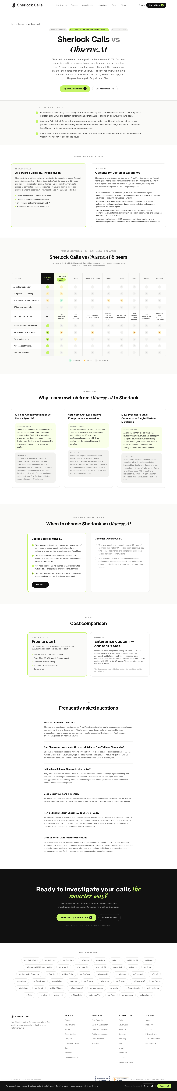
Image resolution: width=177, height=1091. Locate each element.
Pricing (123, 5)
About (148, 1020)
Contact (149, 1029)
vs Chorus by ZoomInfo (29, 974)
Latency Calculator (100, 1025)
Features (74, 5)
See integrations (109, 917)
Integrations (103, 5)
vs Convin (50, 974)
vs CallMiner (57, 981)
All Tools (95, 1043)
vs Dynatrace (39, 981)
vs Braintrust (50, 960)
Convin (108, 278)
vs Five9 (154, 974)
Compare (22, 24)
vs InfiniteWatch (31, 960)
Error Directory (98, 1039)
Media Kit (149, 1025)
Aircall (121, 1048)
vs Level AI (104, 981)
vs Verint (39, 988)
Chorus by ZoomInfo (92, 278)
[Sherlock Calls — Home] (27, 5)
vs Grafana (85, 974)
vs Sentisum (127, 995)
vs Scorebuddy (96, 988)
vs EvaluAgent (153, 988)
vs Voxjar (114, 988)
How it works (61, 5)
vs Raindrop (68, 960)
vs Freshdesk (146, 995)
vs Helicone (120, 974)
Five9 (122, 278)
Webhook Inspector (100, 1034)
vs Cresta (88, 981)
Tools (114, 5)
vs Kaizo (43, 995)
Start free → (40, 585)
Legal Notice (151, 1043)
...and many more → (127, 1062)
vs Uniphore (23, 988)
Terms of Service (153, 1039)
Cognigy (122, 1057)
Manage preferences (132, 1086)
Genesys (122, 1034)
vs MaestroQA (139, 981)
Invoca (146, 278)
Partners (68, 1053)
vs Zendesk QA (76, 988)
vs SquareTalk (95, 995)
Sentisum (159, 278)
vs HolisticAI (100, 967)
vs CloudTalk (76, 995)
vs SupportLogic (132, 988)
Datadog (122, 1039)
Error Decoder (97, 1020)
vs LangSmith (102, 974)
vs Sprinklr (58, 995)
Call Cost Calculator (100, 1029)
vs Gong (147, 967)
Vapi (120, 1043)
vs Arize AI (64, 967)
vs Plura (111, 995)
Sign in (142, 5)
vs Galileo (100, 960)
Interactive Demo (72, 1043)
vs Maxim (149, 960)
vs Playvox (157, 981)
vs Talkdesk (138, 974)
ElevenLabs (123, 1025)
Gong (134, 278)
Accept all (164, 1086)
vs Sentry (85, 960)
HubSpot (122, 1029)
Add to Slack (154, 5)
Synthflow (123, 1053)
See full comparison (105, 89)
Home (13, 24)
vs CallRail (117, 967)
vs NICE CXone (56, 988)
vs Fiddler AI (132, 960)
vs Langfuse (21, 981)
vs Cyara (73, 981)
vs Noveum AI (82, 967)
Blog (66, 1048)
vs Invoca (133, 967)
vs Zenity (116, 960)
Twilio (121, 1020)
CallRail (75, 278)
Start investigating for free (74, 917)
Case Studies (88, 5)
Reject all (148, 1086)
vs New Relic (67, 974)
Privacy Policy (152, 1034)
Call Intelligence (71, 1057)
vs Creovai (121, 981)
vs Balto (29, 995)
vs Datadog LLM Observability (39, 967)
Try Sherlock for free (72, 89)
